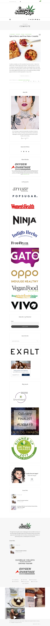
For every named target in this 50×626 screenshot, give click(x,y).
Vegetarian (28, 34)
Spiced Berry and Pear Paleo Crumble (23, 36)
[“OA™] (21, 169)
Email (12, 321)
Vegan (22, 34)
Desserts (12, 34)
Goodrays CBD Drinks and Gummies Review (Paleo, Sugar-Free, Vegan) (27, 507)
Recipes (18, 34)
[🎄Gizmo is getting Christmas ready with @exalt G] (35, 597)
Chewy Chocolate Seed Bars (22, 500)
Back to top (36, 624)
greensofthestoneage (24, 80)
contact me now (26, 174)
